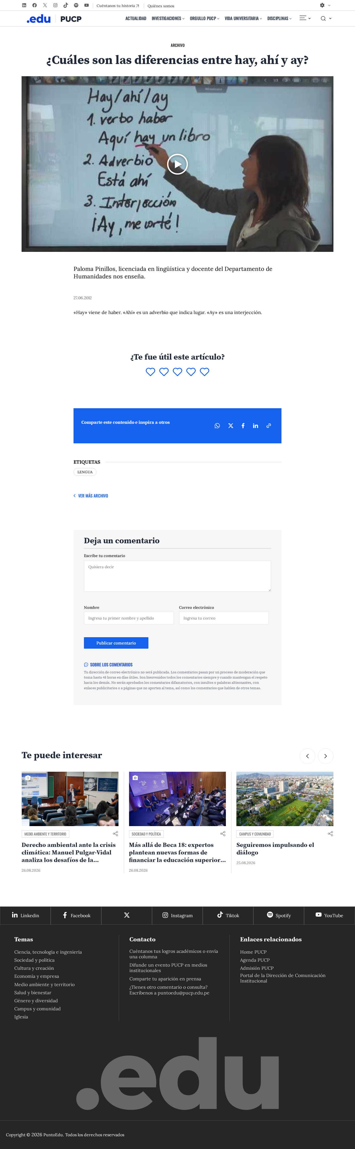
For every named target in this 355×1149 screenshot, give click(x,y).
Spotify (283, 915)
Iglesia (21, 1017)
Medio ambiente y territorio (45, 834)
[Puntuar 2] (164, 372)
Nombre (91, 607)
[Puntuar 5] (204, 372)
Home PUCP (253, 952)
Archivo (178, 45)
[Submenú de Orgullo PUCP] (218, 18)
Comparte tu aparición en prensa (165, 979)
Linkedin (30, 915)
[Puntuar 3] (177, 372)
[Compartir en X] (231, 425)
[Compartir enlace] (115, 834)
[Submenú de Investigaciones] (183, 18)
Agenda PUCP (255, 960)
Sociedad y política (146, 834)
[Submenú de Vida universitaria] (261, 18)
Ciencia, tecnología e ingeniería (48, 952)
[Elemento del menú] (305, 18)
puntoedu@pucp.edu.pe (183, 993)
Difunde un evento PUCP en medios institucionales (168, 967)
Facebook (80, 915)
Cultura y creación (34, 968)
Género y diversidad (36, 1001)
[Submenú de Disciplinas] (290, 18)
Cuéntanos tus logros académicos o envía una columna (173, 954)
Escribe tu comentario (104, 555)
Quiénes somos (161, 6)
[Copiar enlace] (269, 425)
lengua (85, 472)
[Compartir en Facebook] (243, 425)
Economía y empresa (36, 976)
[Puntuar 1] (150, 372)
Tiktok (232, 915)
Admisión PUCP (257, 968)
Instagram (182, 915)
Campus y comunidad (255, 834)
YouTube (333, 915)
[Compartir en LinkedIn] (255, 425)
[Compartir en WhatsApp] (217, 425)
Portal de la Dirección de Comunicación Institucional (283, 978)
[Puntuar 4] (191, 372)
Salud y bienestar (32, 992)
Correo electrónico (196, 607)
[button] (325, 756)
